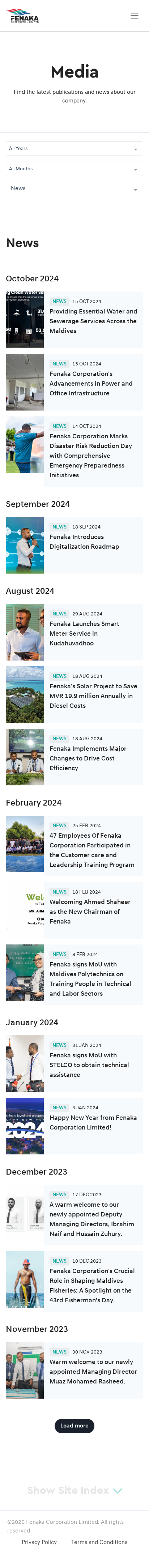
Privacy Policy (39, 1542)
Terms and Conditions (99, 1542)
